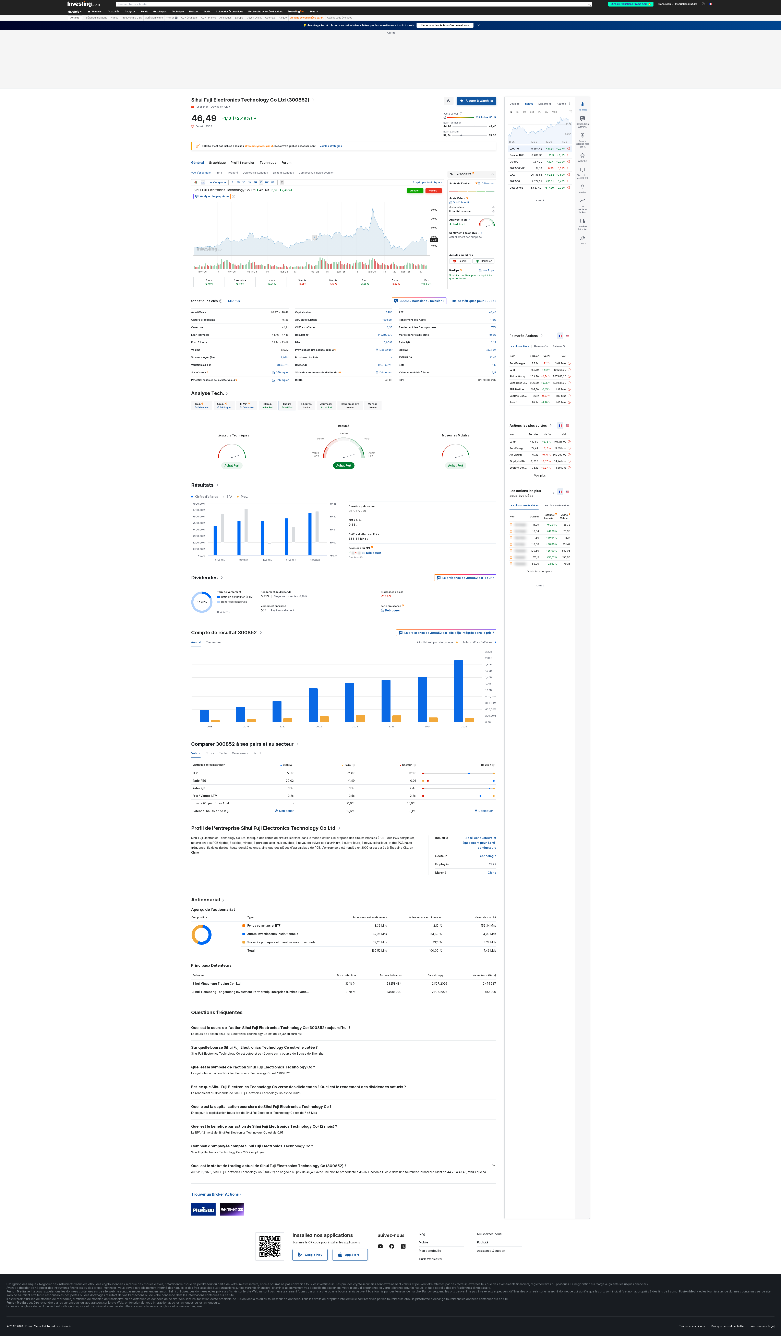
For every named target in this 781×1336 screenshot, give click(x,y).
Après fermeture (154, 17)
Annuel (196, 642)
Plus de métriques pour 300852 (473, 301)
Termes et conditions (692, 1326)
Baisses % (559, 346)
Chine (492, 872)
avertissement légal (762, 1326)
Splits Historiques (283, 172)
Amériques (225, 17)
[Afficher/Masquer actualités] (282, 182)
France (114, 17)
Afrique (283, 17)
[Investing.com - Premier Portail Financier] (84, 4)
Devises (514, 103)
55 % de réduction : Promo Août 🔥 (631, 4)
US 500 (513, 161)
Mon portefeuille (430, 1250)
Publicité (483, 1242)
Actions (74, 17)
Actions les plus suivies (528, 425)
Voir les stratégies (331, 146)
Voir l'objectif (484, 117)
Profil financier (243, 163)
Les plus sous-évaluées (524, 505)
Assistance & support (491, 1250)
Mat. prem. (545, 103)
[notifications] (703, 4)
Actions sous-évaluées (339, 17)
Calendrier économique (229, 11)
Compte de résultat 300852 (224, 632)
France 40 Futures (520, 154)
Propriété (232, 172)
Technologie (487, 856)
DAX (512, 174)
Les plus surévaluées (556, 505)
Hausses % (541, 346)
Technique (268, 163)
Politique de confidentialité (727, 1326)
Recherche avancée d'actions (265, 11)
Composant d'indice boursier (316, 172)
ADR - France (208, 17)
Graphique (217, 163)
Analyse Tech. (207, 393)
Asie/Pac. (270, 17)
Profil (219, 172)
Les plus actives (519, 346)
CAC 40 (514, 148)
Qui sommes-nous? (490, 1234)
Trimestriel (213, 642)
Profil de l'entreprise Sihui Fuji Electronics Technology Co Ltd (263, 828)
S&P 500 (514, 181)
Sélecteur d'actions (96, 17)
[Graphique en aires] (203, 182)
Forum (286, 163)
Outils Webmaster (430, 1259)
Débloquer (286, 810)
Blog (422, 1234)
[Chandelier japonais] (195, 182)
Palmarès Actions (523, 335)
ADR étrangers (189, 17)
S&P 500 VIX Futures (521, 167)
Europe (239, 17)
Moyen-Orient (254, 17)
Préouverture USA (132, 17)
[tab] (201, 405)
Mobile (423, 1242)
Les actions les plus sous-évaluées (525, 493)
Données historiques (255, 172)
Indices (529, 103)
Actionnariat (206, 900)
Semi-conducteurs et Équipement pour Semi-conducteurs (479, 842)
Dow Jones (516, 187)
